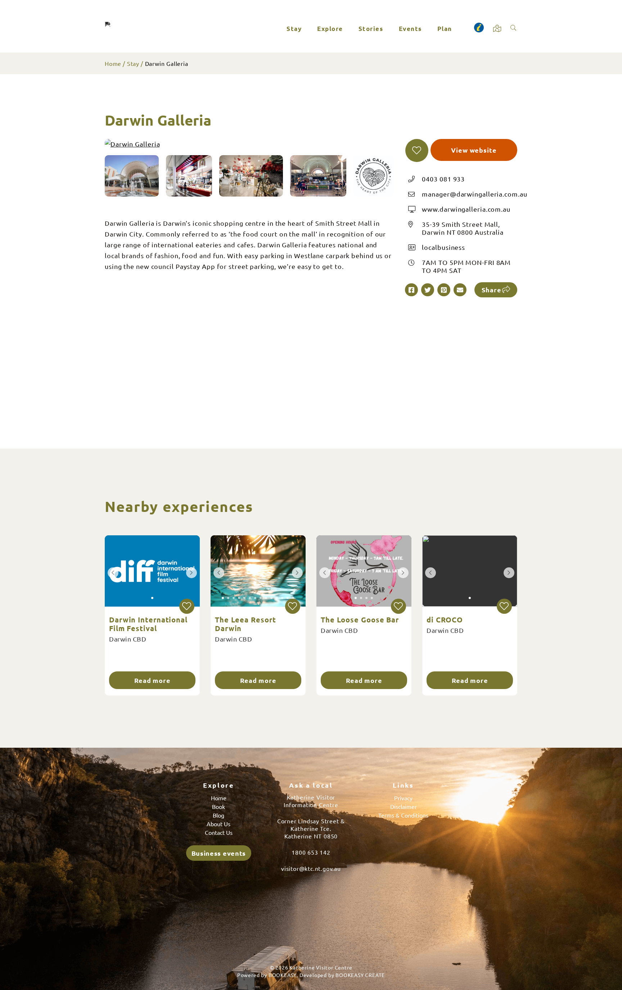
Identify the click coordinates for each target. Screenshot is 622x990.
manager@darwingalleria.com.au (474, 194)
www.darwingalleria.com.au (466, 209)
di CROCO (445, 619)
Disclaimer (403, 806)
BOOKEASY (283, 975)
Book (218, 806)
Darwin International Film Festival (148, 624)
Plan (444, 28)
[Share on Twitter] (427, 289)
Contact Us (219, 832)
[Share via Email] (460, 289)
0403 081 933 (443, 179)
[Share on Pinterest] (443, 289)
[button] (416, 150)
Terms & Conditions (403, 815)
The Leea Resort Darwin (245, 624)
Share (491, 289)
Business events (218, 853)
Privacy (403, 797)
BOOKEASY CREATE (360, 975)
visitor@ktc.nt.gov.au (311, 868)
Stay (294, 28)
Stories (371, 28)
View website (474, 150)
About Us (218, 823)
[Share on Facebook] (411, 289)
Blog (218, 815)
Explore (330, 28)
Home (113, 63)
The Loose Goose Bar (360, 619)
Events (410, 28)
